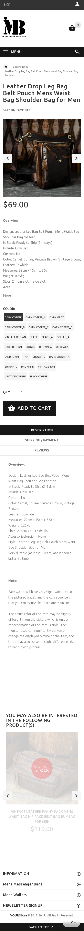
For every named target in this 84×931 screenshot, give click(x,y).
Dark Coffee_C (39, 327)
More (7, 295)
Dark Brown (13, 346)
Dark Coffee (13, 317)
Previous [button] (7, 158)
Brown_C (11, 366)
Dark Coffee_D (62, 327)
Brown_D (27, 366)
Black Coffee (39, 376)
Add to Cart (33, 408)
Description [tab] (42, 430)
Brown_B (39, 356)
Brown (30, 346)
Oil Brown (12, 356)
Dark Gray (57, 317)
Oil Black (62, 346)
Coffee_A (63, 337)
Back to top (39, 927)
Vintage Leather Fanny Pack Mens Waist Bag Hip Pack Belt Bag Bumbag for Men (42, 816)
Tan (25, 356)
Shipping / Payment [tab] (42, 440)
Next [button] (76, 158)
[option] (42, 158)
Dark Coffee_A (35, 317)
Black (34, 337)
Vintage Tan (46, 366)
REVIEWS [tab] (41, 450)
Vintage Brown (15, 337)
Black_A (47, 337)
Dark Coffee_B (15, 327)
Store (18, 915)
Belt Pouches (20, 66)
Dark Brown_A (59, 356)
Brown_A (45, 346)
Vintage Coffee (15, 376)
